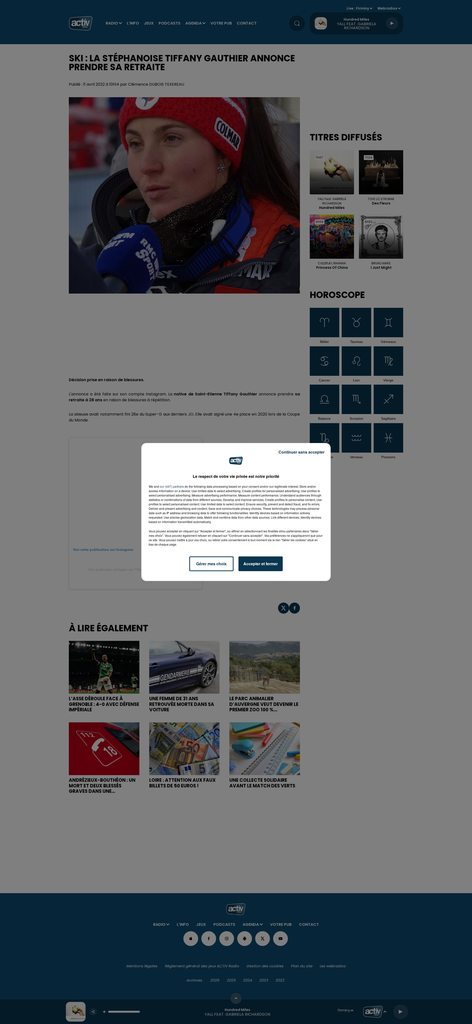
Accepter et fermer (260, 563)
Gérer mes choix (211, 563)
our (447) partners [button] (172, 486)
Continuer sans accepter (301, 452)
